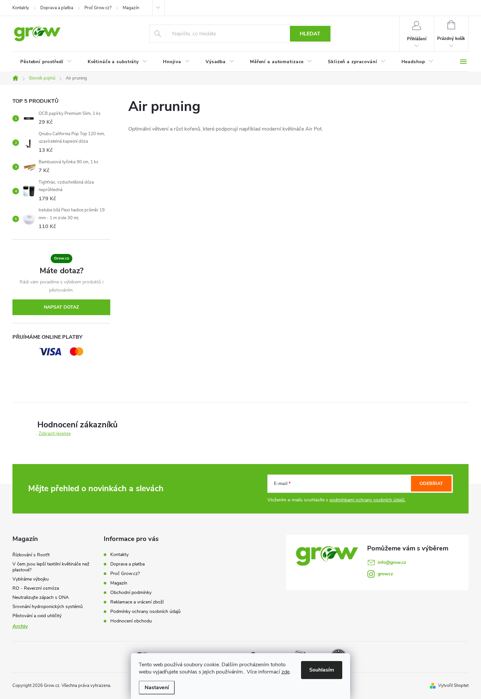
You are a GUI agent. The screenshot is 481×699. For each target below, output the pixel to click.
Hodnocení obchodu (131, 621)
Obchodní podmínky (130, 592)
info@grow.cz (392, 562)
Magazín (131, 8)
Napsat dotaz (61, 307)
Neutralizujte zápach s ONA (40, 597)
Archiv (20, 626)
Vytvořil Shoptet (453, 686)
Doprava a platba (56, 8)
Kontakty (20, 8)
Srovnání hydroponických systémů (47, 606)
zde (285, 671)
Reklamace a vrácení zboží (137, 602)
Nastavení (157, 687)
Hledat (310, 33)
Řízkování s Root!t (31, 555)
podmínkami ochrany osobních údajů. (367, 500)
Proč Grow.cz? (98, 8)
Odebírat (431, 483)
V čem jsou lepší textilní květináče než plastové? (50, 567)
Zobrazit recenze (55, 434)
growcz (385, 574)
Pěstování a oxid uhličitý (37, 616)
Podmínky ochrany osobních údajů (145, 611)
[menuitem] (46, 62)
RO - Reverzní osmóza (35, 588)
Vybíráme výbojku (30, 579)
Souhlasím (321, 669)
